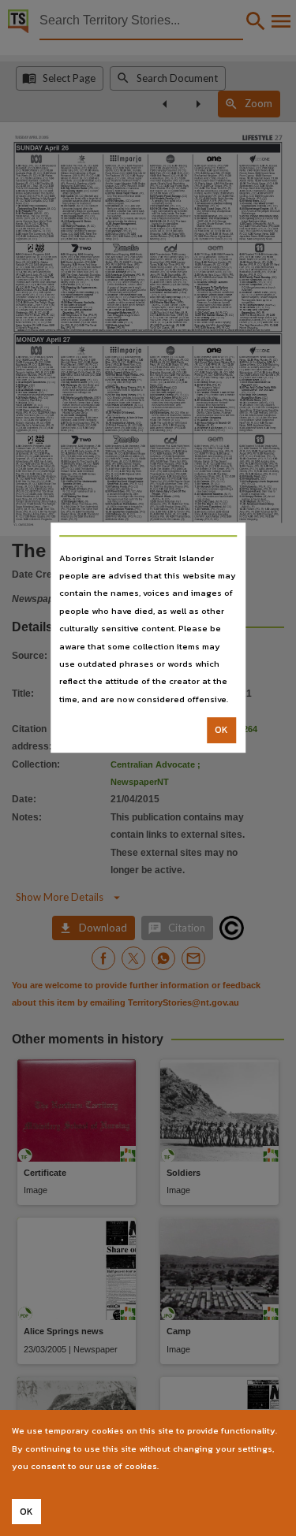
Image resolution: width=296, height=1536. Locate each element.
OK (221, 730)
